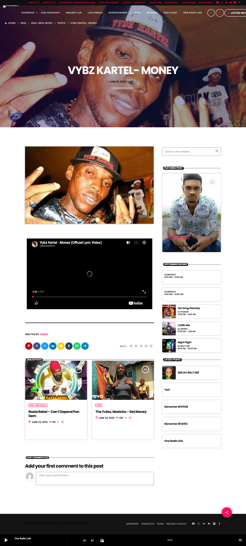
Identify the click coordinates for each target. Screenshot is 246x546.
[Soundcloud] (226, 2)
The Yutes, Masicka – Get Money (120, 411)
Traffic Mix (184, 325)
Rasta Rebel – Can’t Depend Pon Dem (53, 413)
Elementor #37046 (176, 407)
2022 (123, 56)
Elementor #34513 (176, 424)
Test (167, 390)
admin (44, 334)
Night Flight (184, 342)
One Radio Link (173, 441)
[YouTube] (217, 2)
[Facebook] (239, 2)
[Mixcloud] (230, 2)
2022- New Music (38, 405)
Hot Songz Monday (189, 308)
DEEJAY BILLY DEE (188, 372)
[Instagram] (235, 2)
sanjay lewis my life (178, 237)
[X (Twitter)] (222, 2)
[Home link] (10, 12)
